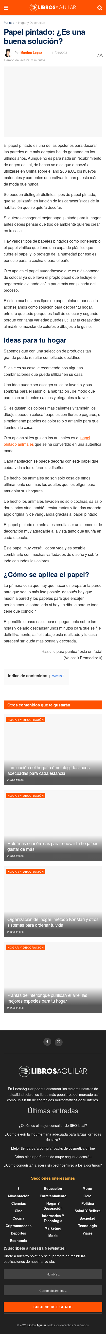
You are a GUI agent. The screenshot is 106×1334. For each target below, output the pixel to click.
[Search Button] (99, 7)
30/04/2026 (17, 932)
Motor (87, 1188)
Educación (53, 1188)
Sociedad (87, 1218)
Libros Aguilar (36, 1325)
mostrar (57, 675)
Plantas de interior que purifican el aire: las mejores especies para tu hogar (47, 998)
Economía (18, 1240)
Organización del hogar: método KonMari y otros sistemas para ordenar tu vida (52, 922)
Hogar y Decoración (31, 22)
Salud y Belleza (88, 1210)
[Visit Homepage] (53, 7)
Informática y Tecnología (53, 1218)
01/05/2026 (17, 856)
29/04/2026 (17, 1008)
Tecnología (87, 1225)
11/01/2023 (59, 52)
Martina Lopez (31, 52)
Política (87, 1203)
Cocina (18, 1218)
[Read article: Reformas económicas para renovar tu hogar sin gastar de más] (53, 825)
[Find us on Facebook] (47, 1042)
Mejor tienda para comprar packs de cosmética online (53, 1148)
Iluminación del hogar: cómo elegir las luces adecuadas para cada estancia (48, 770)
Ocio (87, 1195)
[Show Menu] (6, 7)
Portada (9, 22)
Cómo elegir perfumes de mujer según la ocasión (53, 1156)
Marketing (53, 1228)
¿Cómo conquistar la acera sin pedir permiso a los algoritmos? (53, 1165)
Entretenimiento (53, 1195)
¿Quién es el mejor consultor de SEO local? (53, 1125)
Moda (53, 1235)
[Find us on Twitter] (59, 1042)
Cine (18, 1210)
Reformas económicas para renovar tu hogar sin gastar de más (52, 846)
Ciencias (18, 1203)
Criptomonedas (19, 1225)
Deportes (18, 1233)
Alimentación (18, 1195)
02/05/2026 (17, 780)
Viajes (88, 1233)
